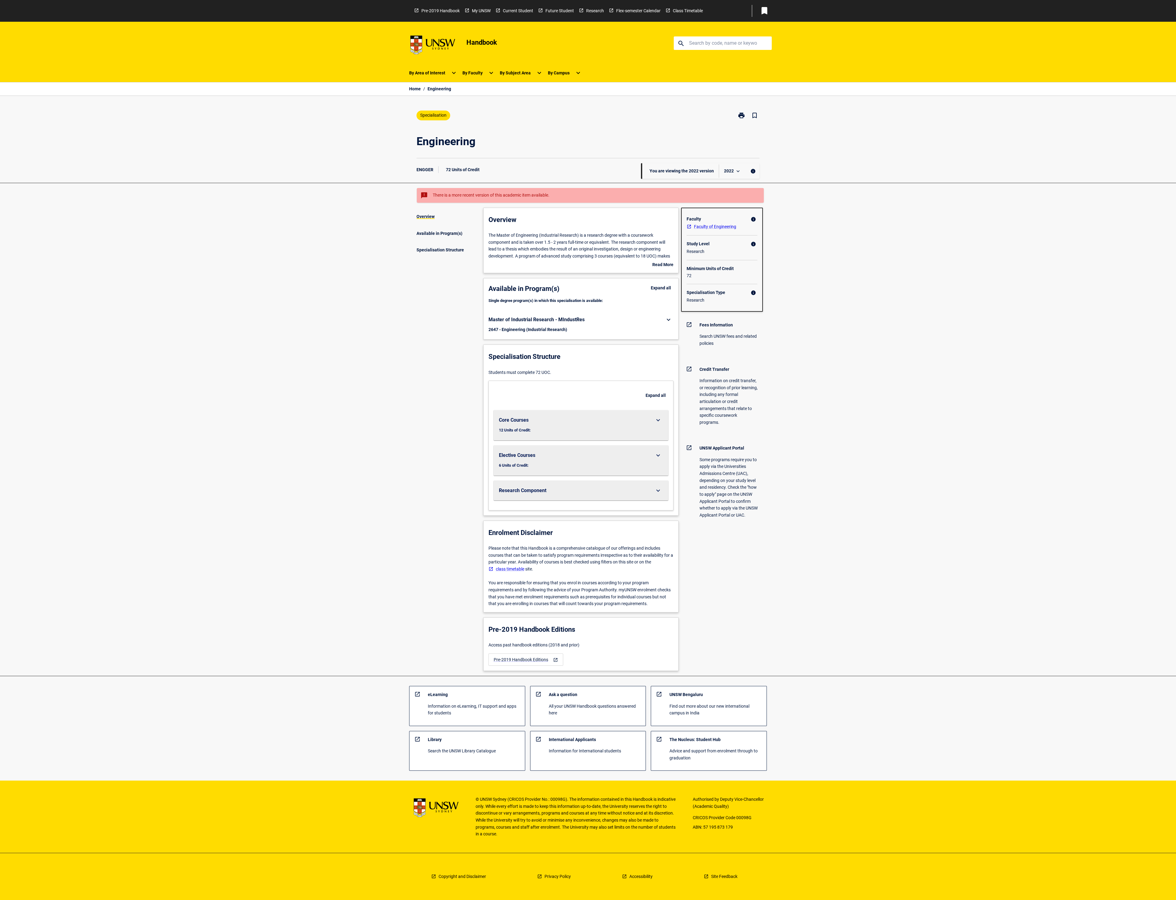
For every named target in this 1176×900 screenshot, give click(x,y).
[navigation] (525, 659)
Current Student (518, 10)
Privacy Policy (558, 876)
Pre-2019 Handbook (440, 10)
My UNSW (481, 10)
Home (415, 88)
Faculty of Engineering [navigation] (715, 226)
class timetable (510, 569)
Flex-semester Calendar (638, 10)
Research (595, 10)
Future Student (559, 10)
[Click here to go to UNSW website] (433, 46)
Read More (662, 265)
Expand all (661, 287)
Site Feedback (724, 876)
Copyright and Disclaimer (462, 876)
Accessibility (641, 876)
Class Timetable (688, 10)
